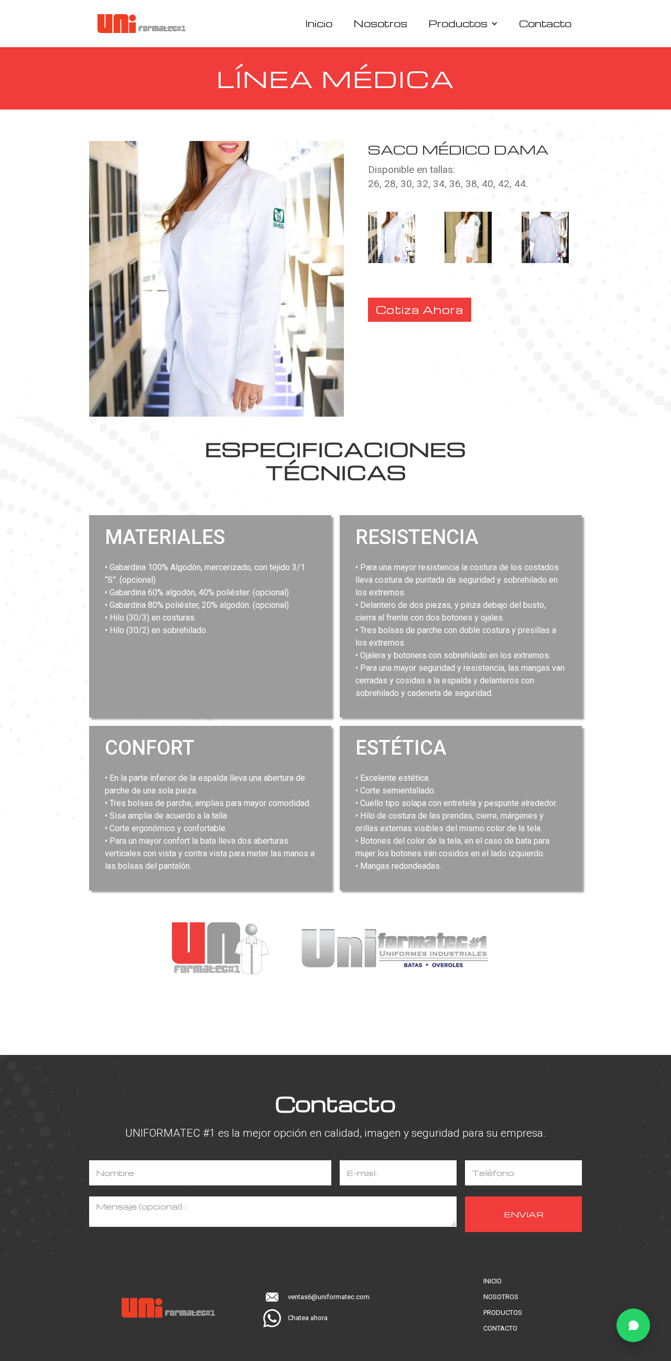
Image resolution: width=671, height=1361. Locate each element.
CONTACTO (500, 1328)
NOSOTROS (500, 1297)
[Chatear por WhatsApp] (633, 1325)
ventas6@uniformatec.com (329, 1297)
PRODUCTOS (502, 1312)
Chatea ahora (308, 1318)
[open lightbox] (402, 237)
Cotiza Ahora (419, 309)
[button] (463, 23)
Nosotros (380, 23)
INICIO (492, 1281)
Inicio (318, 23)
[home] (141, 23)
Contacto (545, 23)
